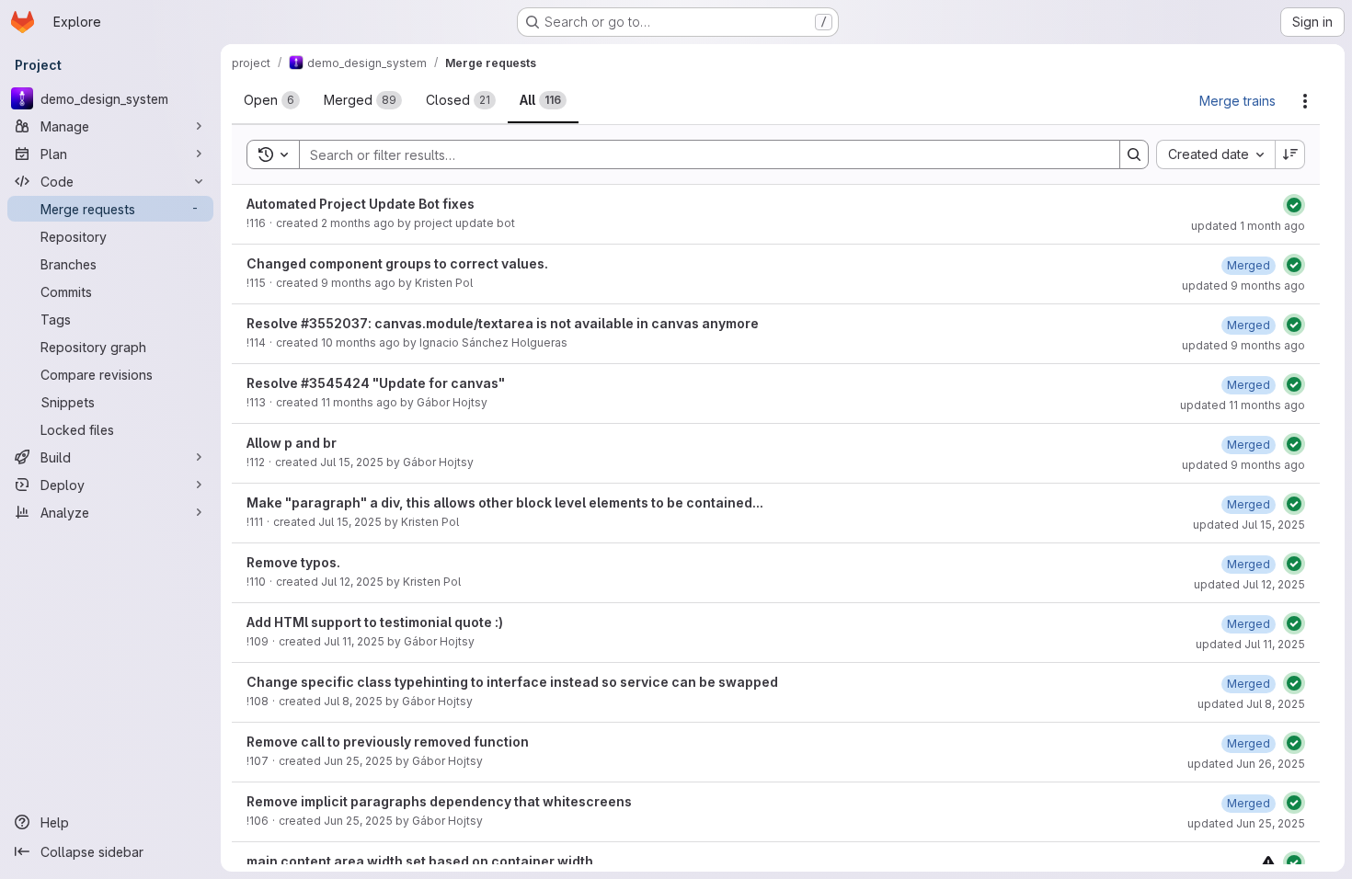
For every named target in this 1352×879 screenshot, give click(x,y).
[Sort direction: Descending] (1290, 154)
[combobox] (1215, 154)
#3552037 (334, 323)
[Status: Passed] (1294, 205)
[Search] (1134, 154)
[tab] (272, 100)
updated (1248, 226)
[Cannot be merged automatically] (1268, 862)
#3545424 (335, 383)
